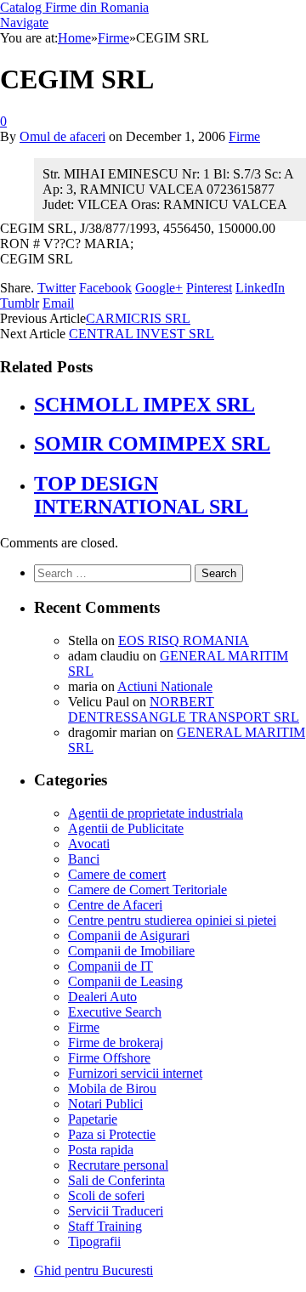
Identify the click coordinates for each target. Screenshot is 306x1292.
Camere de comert (117, 874)
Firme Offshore (109, 1058)
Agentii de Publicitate (126, 828)
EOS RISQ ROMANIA (183, 640)
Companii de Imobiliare (131, 951)
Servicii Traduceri (115, 1211)
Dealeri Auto (102, 996)
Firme (244, 136)
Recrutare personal (118, 1165)
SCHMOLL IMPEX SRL (144, 405)
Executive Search (115, 1012)
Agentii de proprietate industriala (155, 813)
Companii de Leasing (125, 981)
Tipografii (94, 1241)
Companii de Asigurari (129, 935)
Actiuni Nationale (164, 686)
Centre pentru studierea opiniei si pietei (172, 920)
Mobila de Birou (112, 1088)
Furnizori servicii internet (135, 1073)
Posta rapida (100, 1149)
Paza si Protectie (112, 1134)
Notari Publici (105, 1103)
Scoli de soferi (106, 1195)
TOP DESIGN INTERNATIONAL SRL (141, 495)
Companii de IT (110, 966)
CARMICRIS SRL (138, 318)
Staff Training (105, 1226)
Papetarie (92, 1119)
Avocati (89, 843)
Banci (83, 859)
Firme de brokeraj (115, 1042)
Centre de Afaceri (115, 905)
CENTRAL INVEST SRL (141, 333)
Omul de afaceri (62, 136)
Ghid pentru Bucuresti (93, 1270)
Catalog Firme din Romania (74, 7)
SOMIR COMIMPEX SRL (152, 444)
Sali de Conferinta (116, 1180)
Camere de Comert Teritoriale (147, 889)
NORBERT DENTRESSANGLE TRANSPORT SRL (183, 709)
